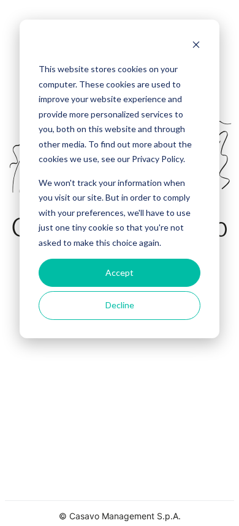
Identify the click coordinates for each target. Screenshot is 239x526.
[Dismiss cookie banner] (196, 46)
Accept (119, 272)
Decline (119, 305)
